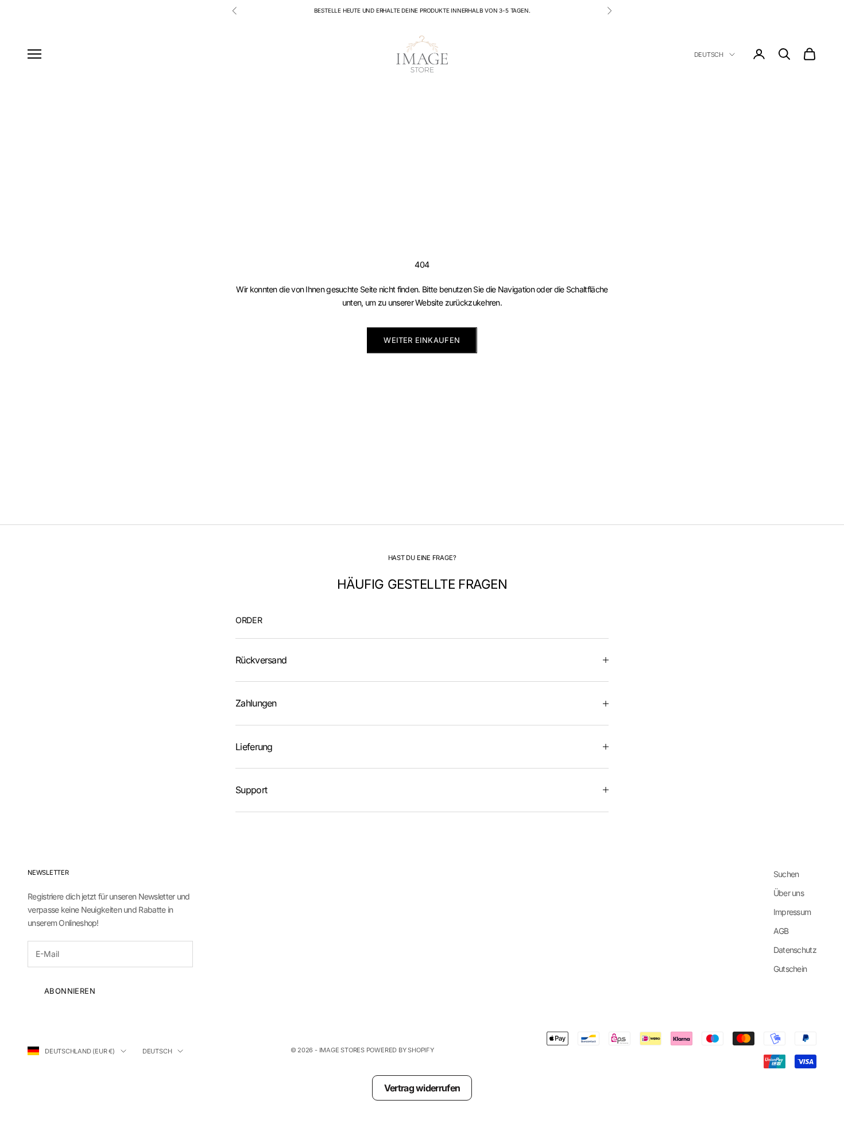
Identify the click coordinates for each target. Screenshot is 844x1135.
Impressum (792, 912)
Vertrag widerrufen (422, 1088)
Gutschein (790, 969)
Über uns (788, 893)
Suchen (786, 874)
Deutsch (708, 55)
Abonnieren (69, 990)
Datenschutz (794, 950)
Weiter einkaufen (422, 340)
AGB (781, 931)
